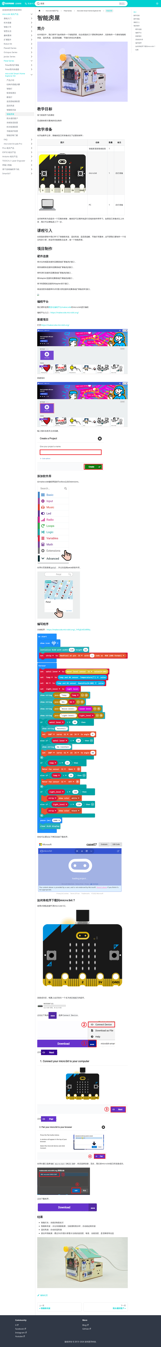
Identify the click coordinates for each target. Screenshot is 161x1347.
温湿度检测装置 (13, 101)
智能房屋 (10, 114)
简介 (135, 12)
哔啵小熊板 (7, 165)
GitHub (85, 1329)
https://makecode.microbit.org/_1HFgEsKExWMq (68, 629)
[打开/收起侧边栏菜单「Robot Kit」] (31, 44)
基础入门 (7, 18)
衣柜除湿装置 (12, 122)
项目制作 (137, 26)
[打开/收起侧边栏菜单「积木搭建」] (31, 23)
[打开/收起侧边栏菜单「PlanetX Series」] (31, 48)
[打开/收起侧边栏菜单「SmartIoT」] (31, 173)
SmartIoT (6, 173)
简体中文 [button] (31, 3)
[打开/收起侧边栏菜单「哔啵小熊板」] (31, 165)
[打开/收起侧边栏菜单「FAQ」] (31, 139)
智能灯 (9, 88)
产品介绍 (10, 80)
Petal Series (9, 61)
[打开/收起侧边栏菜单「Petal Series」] (31, 61)
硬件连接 (138, 29)
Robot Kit (8, 44)
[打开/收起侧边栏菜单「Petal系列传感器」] (31, 69)
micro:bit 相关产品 (10, 14)
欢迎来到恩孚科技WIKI (12, 10)
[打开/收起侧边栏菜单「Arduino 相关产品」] (31, 156)
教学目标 (137, 15)
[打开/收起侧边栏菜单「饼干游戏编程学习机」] (31, 169)
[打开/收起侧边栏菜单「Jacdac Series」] (31, 56)
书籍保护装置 (12, 131)
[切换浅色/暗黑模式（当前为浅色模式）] (157, 3)
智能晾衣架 (11, 110)
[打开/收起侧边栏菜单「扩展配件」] (31, 39)
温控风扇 (10, 105)
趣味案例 (7, 35)
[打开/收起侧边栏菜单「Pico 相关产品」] (31, 148)
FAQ (5, 139)
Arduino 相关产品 (10, 156)
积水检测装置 (12, 127)
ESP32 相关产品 (9, 152)
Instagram (20, 1332)
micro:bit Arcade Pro (13, 143)
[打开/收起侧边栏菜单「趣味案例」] (31, 35)
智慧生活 (7, 31)
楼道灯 (9, 97)
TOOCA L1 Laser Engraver (13, 160)
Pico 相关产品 (8, 148)
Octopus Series (10, 52)
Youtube (19, 1336)
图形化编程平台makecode (60, 307)
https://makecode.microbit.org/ (64, 312)
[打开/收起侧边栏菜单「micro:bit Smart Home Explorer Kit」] (31, 75)
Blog (84, 1325)
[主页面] (39, 11)
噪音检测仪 (11, 93)
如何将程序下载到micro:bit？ (145, 46)
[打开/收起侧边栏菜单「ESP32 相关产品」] (31, 152)
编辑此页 (44, 1295)
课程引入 (137, 22)
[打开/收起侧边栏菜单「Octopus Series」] (31, 52)
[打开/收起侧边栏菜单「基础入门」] (31, 18)
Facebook (19, 1329)
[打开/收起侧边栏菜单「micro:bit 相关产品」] (31, 14)
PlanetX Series (10, 48)
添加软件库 (139, 39)
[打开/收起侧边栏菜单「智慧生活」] (31, 31)
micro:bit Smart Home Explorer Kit (15, 74)
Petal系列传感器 (12, 69)
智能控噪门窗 (12, 135)
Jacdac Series (9, 56)
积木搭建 (7, 22)
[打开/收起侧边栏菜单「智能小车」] (31, 27)
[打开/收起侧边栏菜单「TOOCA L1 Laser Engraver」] (31, 161)
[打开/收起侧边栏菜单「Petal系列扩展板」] (31, 65)
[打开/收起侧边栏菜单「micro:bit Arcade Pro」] (31, 144)
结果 (136, 50)
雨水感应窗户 (12, 118)
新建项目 (138, 36)
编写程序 (138, 43)
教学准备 (137, 19)
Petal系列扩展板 (12, 65)
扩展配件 (7, 39)
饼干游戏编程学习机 (10, 169)
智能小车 (7, 27)
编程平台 (138, 33)
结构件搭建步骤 (13, 84)
